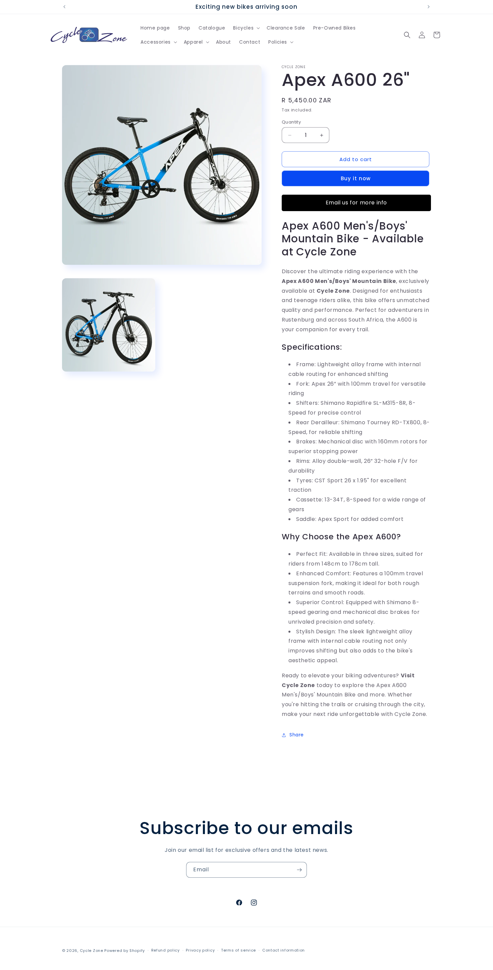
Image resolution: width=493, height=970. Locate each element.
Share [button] (296, 734)
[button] (246, 28)
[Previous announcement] (64, 6)
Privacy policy (200, 950)
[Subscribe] (299, 870)
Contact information (283, 950)
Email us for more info (356, 202)
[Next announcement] (428, 6)
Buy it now (356, 178)
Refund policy (165, 950)
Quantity (291, 122)
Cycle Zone (91, 950)
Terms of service (238, 950)
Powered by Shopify (124, 950)
